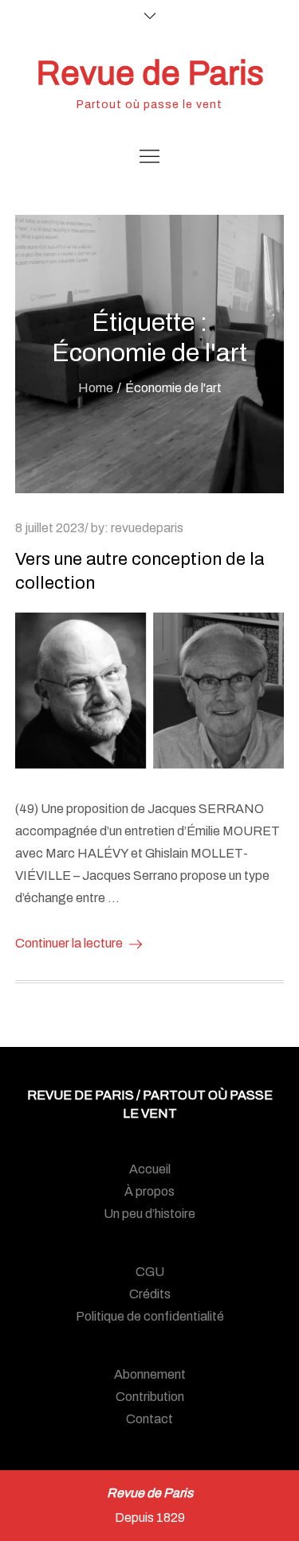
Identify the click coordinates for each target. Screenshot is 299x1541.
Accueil (150, 1169)
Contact (149, 1419)
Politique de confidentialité (150, 1316)
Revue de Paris (150, 73)
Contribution (150, 1396)
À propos (149, 1191)
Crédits (150, 1294)
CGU (150, 1271)
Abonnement (150, 1374)
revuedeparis (147, 528)
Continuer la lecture (69, 943)
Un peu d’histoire (149, 1213)
